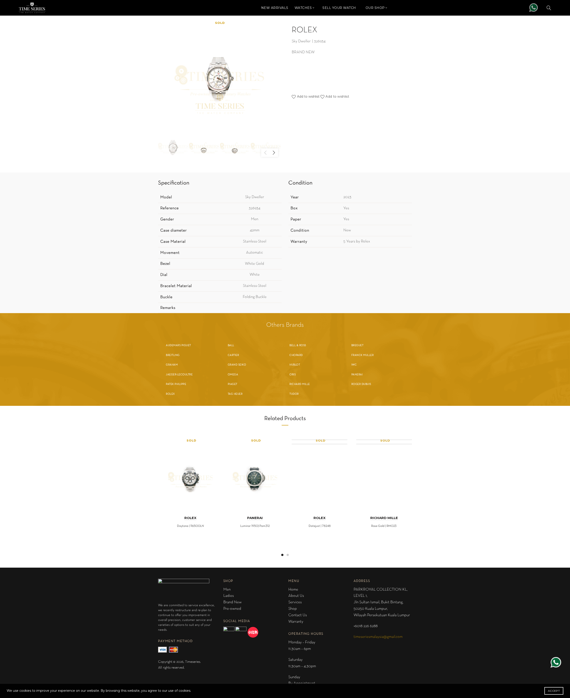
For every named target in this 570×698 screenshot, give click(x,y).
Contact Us (297, 615)
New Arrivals (274, 8)
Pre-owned (232, 609)
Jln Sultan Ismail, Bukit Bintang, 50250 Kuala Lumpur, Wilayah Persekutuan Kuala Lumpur (382, 608)
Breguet (357, 345)
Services (295, 602)
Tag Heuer (235, 394)
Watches (303, 8)
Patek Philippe (176, 384)
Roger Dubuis (361, 384)
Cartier (233, 355)
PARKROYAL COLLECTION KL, (380, 589)
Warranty (295, 622)
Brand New (232, 602)
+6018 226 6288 (366, 626)
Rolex (170, 394)
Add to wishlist (337, 96)
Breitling (173, 355)
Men (227, 589)
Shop (292, 609)
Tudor (294, 394)
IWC (354, 365)
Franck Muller (362, 355)
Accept (554, 690)
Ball (231, 345)
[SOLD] (190, 473)
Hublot (294, 365)
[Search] (548, 7)
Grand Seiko (237, 365)
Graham (172, 365)
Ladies (228, 596)
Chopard (296, 355)
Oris (292, 375)
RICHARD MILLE (384, 518)
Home (293, 589)
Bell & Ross (297, 345)
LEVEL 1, (360, 596)
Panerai (357, 375)
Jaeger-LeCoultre (179, 375)
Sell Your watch (339, 8)
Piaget (232, 384)
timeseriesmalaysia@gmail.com (378, 637)
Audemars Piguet (178, 345)
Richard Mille (299, 384)
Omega (233, 375)
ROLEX (190, 518)
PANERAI (255, 518)
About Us (296, 596)
